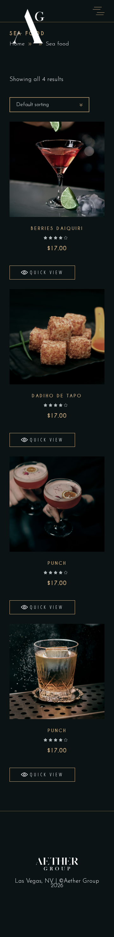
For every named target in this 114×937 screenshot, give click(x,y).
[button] (42, 273)
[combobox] (49, 105)
